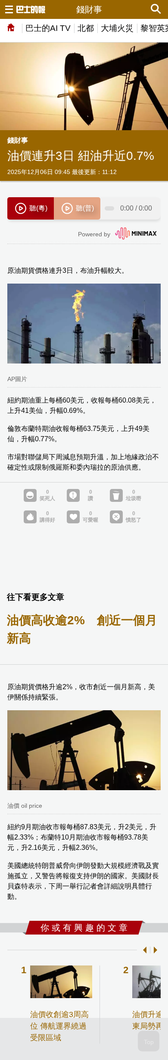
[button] (143, 950)
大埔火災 (117, 28)
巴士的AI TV (48, 28)
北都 (86, 28)
